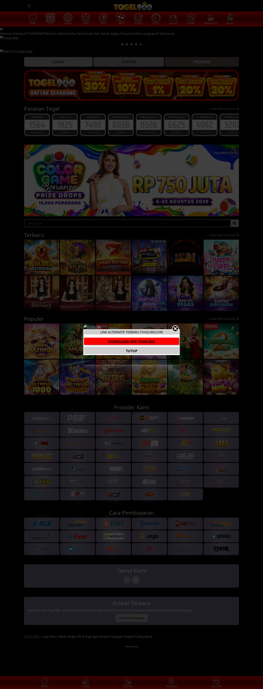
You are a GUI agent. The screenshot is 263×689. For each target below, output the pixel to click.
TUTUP (131, 351)
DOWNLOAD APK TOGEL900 (131, 341)
